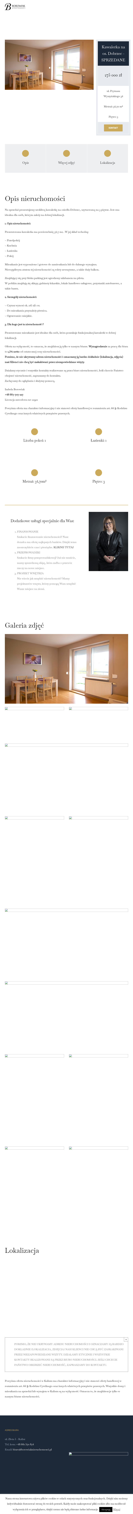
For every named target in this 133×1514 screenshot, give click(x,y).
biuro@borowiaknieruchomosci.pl (32, 1449)
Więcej (116, 1509)
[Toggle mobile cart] (121, 10)
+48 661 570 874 (25, 1444)
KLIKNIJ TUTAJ (64, 547)
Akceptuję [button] (105, 1509)
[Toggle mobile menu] (127, 10)
